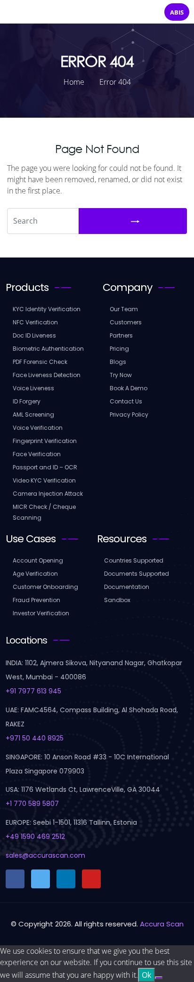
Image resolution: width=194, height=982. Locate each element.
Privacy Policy (129, 415)
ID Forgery (26, 401)
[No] (158, 977)
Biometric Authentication (48, 349)
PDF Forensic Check (40, 362)
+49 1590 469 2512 (35, 836)
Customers (126, 322)
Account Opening (38, 560)
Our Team (124, 309)
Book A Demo (128, 388)
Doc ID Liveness (34, 335)
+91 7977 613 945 (33, 691)
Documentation (126, 587)
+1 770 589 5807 (32, 803)
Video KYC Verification (44, 480)
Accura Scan (162, 924)
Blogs (118, 362)
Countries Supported (133, 560)
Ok (146, 975)
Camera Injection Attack (48, 494)
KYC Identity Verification (47, 309)
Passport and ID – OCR (45, 467)
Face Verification (37, 454)
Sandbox (117, 600)
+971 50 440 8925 (35, 738)
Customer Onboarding (45, 587)
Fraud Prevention (36, 600)
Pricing (119, 349)
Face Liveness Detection (47, 375)
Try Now (121, 375)
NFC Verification (35, 322)
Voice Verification (38, 428)
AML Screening (33, 415)
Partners (121, 335)
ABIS (177, 12)
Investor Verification (41, 613)
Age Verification (35, 574)
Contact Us (126, 401)
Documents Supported (136, 574)
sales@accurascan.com (45, 855)
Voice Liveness (33, 388)
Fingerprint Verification (45, 441)
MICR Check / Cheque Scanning (44, 512)
